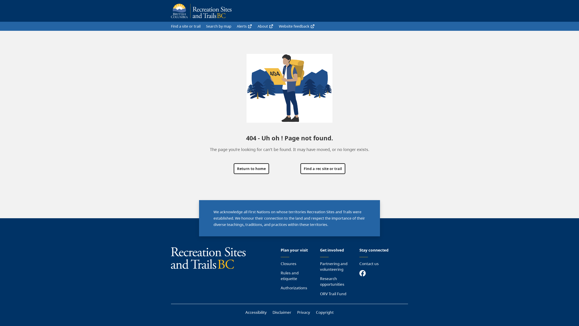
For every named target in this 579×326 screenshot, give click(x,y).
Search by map (218, 26)
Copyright (325, 312)
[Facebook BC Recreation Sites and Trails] (363, 273)
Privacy (303, 312)
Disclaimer (282, 312)
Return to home (251, 168)
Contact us (369, 263)
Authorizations (294, 287)
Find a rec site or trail (323, 168)
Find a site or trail (186, 26)
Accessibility (256, 312)
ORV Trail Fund (333, 293)
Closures (288, 263)
